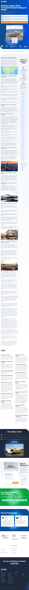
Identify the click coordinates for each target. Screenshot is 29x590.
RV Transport (3, 550)
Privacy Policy (24, 575)
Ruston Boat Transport (23, 137)
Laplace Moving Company (23, 170)
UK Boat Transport (14, 552)
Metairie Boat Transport (23, 106)
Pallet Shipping (10, 575)
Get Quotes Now (14, 441)
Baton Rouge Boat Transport (23, 94)
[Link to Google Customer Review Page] (5, 536)
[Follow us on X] (21, 585)
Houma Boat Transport (23, 104)
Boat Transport (6, 51)
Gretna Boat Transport (23, 157)
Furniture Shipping (3, 581)
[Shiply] (4, 1)
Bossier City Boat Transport (23, 123)
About (16, 573)
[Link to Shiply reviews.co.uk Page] (23, 535)
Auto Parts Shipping (3, 574)
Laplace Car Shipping (24, 163)
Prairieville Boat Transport (23, 125)
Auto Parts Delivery (14, 550)
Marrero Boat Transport (23, 128)
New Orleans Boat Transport (23, 92)
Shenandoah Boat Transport (23, 152)
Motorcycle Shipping (14, 548)
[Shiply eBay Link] (24, 585)
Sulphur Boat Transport (23, 145)
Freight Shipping (3, 582)
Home (2, 51)
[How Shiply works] (14, 449)
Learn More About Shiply (14, 563)
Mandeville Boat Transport (23, 111)
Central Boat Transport (23, 130)
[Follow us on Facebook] (22, 585)
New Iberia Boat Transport (23, 133)
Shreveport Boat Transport (23, 97)
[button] (19, 474)
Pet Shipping (2, 577)
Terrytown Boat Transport (23, 135)
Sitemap (23, 574)
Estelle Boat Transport (23, 160)
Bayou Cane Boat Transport (23, 147)
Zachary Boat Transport (23, 150)
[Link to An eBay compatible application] (14, 535)
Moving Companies (10, 583)
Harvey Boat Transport (23, 142)
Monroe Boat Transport (23, 109)
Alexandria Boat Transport (23, 115)
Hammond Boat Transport (23, 118)
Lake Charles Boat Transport (23, 102)
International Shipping (4, 552)
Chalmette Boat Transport (23, 140)
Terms (23, 573)
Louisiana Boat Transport (12, 51)
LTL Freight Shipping (10, 579)
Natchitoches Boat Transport (23, 155)
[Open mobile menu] (27, 1)
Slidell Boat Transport (24, 113)
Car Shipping (3, 548)
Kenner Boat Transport (23, 120)
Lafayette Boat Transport (23, 99)
